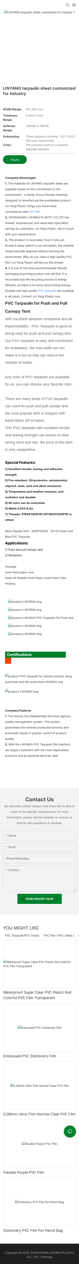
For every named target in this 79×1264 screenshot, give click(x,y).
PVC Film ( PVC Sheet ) (59, 935)
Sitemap (47, 1257)
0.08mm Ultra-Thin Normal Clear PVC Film (39, 1114)
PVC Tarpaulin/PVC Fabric (22, 935)
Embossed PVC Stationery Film (29, 1056)
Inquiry (14, 159)
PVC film (34, 211)
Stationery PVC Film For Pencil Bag (33, 1230)
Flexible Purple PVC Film (23, 1172)
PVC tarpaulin (47, 290)
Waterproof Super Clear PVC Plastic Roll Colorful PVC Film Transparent (37, 995)
